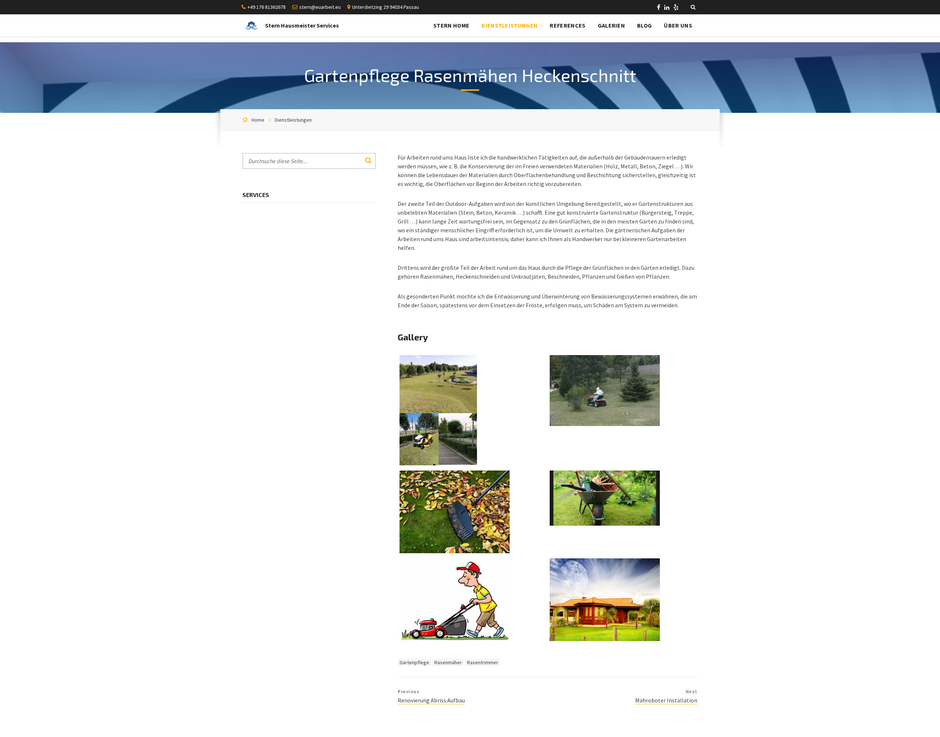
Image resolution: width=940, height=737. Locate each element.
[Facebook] (659, 8)
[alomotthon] (605, 639)
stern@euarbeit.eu (320, 7)
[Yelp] (676, 8)
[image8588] (438, 463)
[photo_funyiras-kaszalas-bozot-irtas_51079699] (455, 640)
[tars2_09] (605, 423)
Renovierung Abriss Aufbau (431, 700)
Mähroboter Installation (666, 700)
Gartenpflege (414, 662)
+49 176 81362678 (266, 7)
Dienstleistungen (293, 120)
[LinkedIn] (667, 8)
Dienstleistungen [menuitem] (509, 25)
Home (258, 120)
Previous (408, 691)
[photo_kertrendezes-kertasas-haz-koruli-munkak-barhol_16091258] (455, 551)
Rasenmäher (448, 662)
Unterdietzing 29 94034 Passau (385, 7)
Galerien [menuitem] (611, 25)
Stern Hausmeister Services (302, 25)
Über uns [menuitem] (678, 25)
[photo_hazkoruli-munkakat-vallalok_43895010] (605, 523)
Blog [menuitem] (644, 25)
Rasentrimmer (482, 662)
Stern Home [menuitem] (451, 25)
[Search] (368, 161)
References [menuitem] (567, 25)
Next (691, 691)
